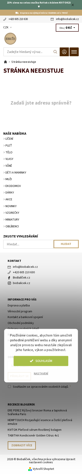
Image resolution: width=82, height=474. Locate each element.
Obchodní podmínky (21, 323)
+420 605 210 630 (18, 19)
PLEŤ (8, 145)
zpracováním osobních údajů (49, 387)
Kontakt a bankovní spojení (25, 317)
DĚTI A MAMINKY (15, 172)
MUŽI (8, 179)
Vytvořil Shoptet (43, 469)
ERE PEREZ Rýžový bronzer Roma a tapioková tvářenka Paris (37, 412)
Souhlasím (43, 360)
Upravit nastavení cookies (52, 461)
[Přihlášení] (64, 51)
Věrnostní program (20, 311)
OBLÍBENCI (12, 226)
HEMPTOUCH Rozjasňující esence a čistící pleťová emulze (40, 422)
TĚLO (8, 152)
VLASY (9, 159)
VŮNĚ (8, 166)
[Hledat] (55, 51)
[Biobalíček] (41, 39)
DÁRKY (9, 192)
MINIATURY (12, 219)
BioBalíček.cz (21, 277)
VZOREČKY (12, 213)
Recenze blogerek (21, 404)
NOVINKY (11, 206)
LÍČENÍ (9, 139)
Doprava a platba (19, 305)
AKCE (8, 199)
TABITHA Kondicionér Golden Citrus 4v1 (33, 435)
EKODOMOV (13, 186)
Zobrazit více (21, 445)
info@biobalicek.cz (67, 19)
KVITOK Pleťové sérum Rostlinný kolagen (34, 430)
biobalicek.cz (21, 283)
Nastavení (41, 373)
